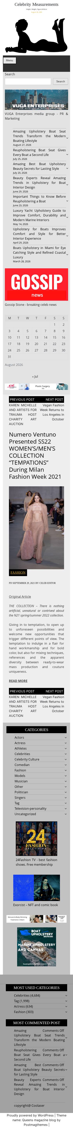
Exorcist (19, 905)
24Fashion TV (26, 860)
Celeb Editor (47, 583)
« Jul (35, 376)
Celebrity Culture (27, 759)
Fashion (18, 573)
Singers (20, 797)
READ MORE (18, 681)
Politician (21, 792)
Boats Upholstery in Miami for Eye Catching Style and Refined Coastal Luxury (39, 252)
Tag (17, 803)
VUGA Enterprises (19, 114)
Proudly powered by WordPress (30, 1115)
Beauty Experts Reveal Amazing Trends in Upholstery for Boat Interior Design (39, 182)
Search (10, 74)
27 (36, 350)
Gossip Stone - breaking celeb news (31, 304)
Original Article (20, 596)
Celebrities (22, 754)
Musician (21, 781)
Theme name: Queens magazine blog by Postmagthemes (39, 1120)
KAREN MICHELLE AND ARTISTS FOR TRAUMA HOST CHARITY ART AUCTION (23, 414)
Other (19, 787)
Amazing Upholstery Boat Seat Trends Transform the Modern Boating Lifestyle (39, 136)
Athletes (21, 748)
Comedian (22, 765)
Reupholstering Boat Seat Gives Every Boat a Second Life (39, 1055)
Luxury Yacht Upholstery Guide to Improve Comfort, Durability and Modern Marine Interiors (39, 215)
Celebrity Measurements (36, 4)
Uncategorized (25, 814)
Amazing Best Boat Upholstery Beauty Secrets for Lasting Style (39, 1069)
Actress (20, 743)
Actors (19, 737)
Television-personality (30, 808)
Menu (9, 60)
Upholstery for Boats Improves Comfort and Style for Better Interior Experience (39, 234)
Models (20, 776)
